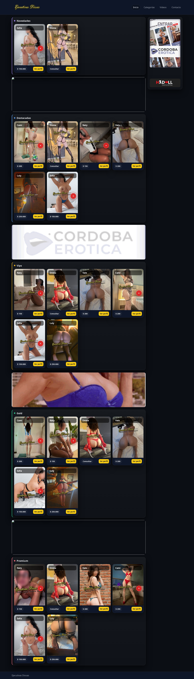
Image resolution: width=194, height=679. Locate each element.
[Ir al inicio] (27, 7)
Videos (163, 7)
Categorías (149, 7)
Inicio (136, 7)
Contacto (176, 7)
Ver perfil (38, 69)
